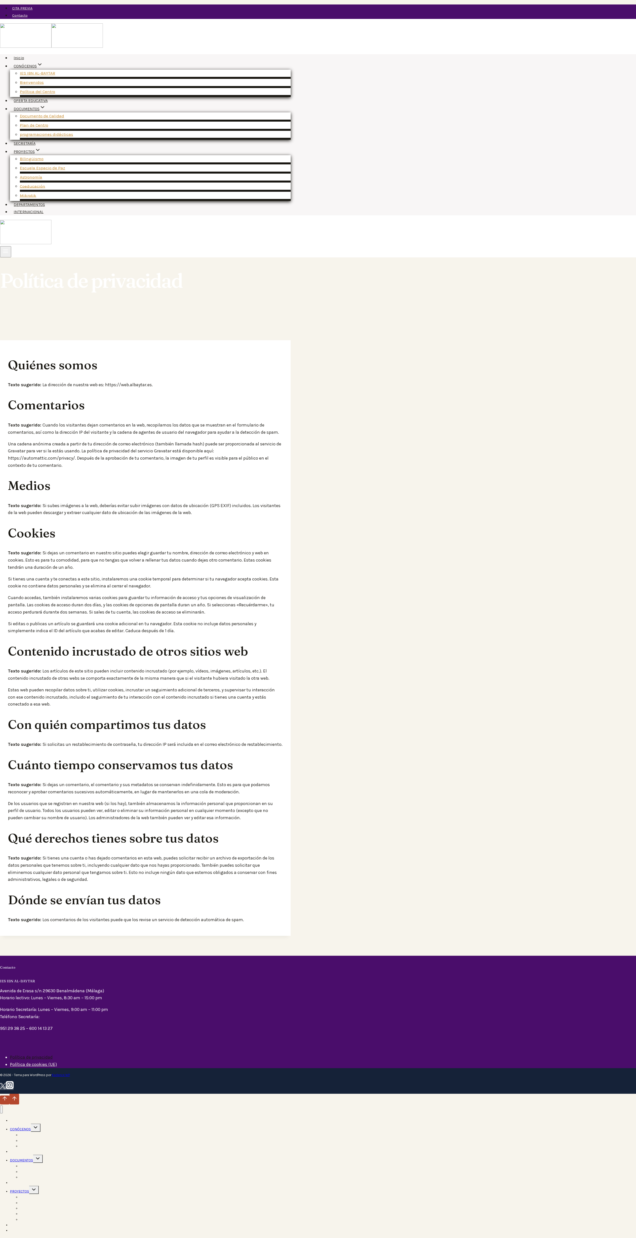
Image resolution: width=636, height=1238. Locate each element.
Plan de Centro (34, 125)
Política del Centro (37, 91)
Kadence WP (61, 1075)
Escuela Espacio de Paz (42, 167)
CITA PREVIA (22, 8)
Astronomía (31, 177)
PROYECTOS (19, 1191)
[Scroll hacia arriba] (4, 1099)
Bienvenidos (32, 82)
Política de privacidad (31, 1057)
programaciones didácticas (46, 134)
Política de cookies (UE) (33, 1064)
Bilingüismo (31, 158)
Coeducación (32, 186)
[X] (3, 1088)
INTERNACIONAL (28, 211)
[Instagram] (10, 1088)
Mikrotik (28, 195)
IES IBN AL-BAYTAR (37, 73)
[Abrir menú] (5, 251)
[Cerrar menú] (1, 1109)
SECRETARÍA (24, 143)
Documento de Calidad (42, 115)
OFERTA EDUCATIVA (30, 100)
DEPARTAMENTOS (29, 204)
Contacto (20, 15)
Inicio (19, 57)
